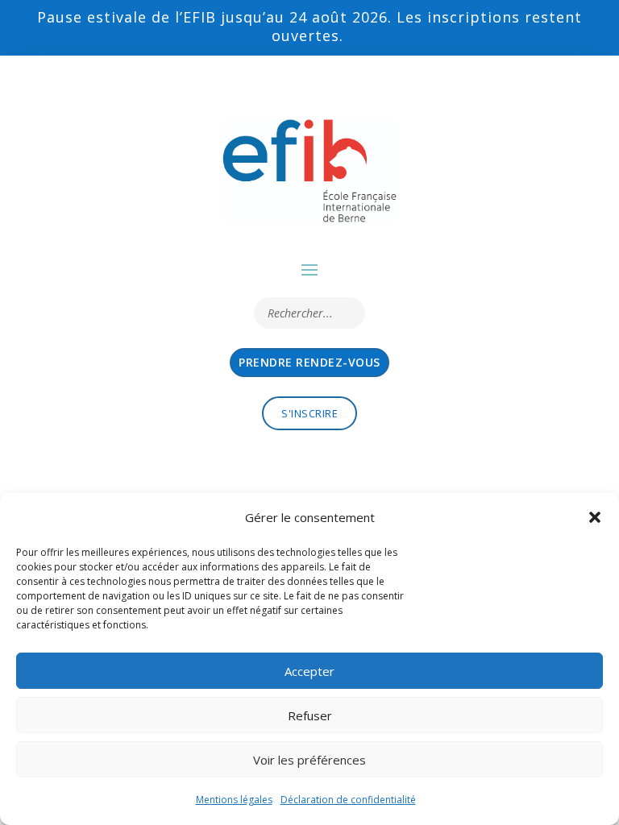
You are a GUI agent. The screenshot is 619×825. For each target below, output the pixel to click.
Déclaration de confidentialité (348, 799)
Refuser (310, 715)
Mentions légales (234, 799)
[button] (595, 517)
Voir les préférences (309, 760)
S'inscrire (309, 413)
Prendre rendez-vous (309, 362)
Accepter (309, 671)
